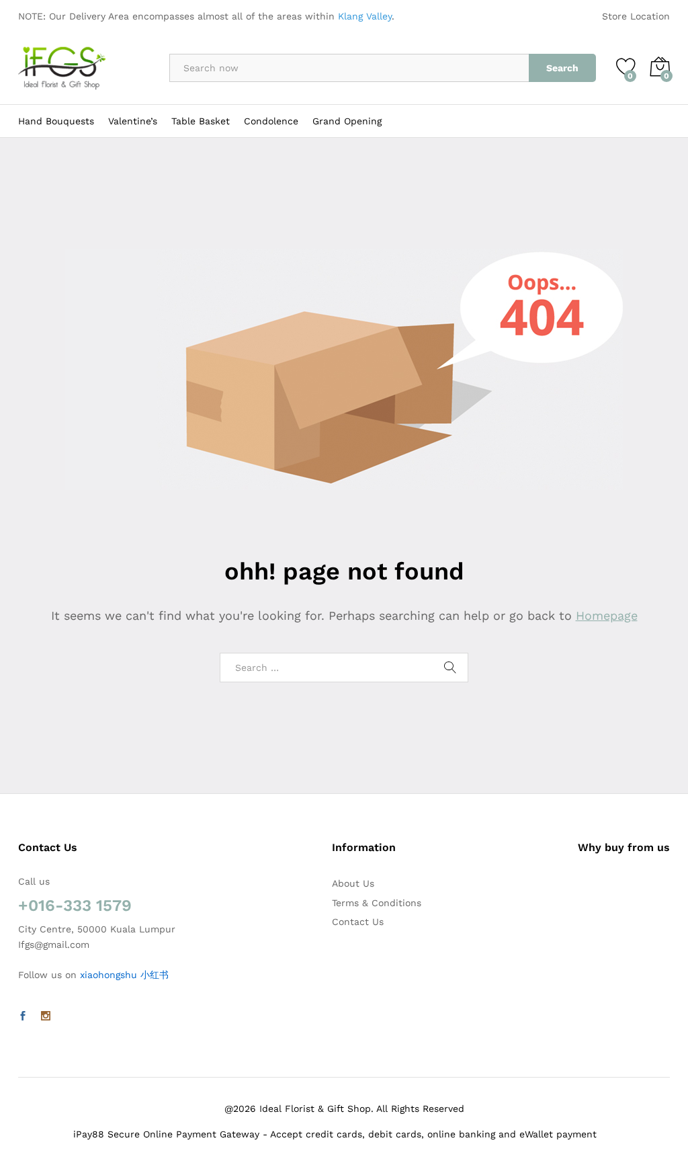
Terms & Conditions (376, 902)
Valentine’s (132, 121)
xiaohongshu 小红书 (124, 974)
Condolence (271, 121)
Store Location (636, 16)
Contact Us (358, 921)
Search (562, 68)
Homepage (607, 615)
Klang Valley (365, 16)
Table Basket (200, 121)
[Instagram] (45, 1016)
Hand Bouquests (56, 121)
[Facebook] (22, 1016)
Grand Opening (347, 121)
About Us (353, 883)
